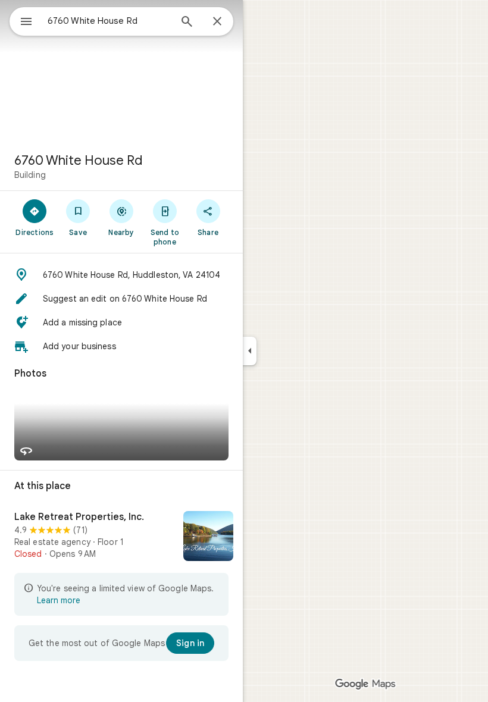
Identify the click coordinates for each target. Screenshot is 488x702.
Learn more (58, 600)
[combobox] (109, 21)
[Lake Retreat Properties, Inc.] (121, 537)
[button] (121, 275)
